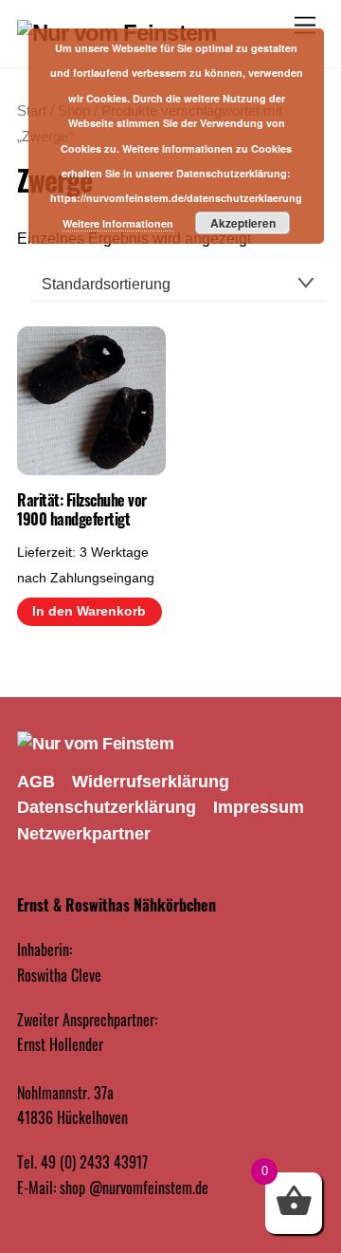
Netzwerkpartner (84, 833)
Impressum (258, 807)
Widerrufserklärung (150, 781)
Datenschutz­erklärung (106, 807)
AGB (36, 781)
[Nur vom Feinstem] (95, 743)
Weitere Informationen (118, 223)
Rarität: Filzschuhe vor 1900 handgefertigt (82, 510)
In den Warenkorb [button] (89, 611)
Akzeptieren (243, 222)
